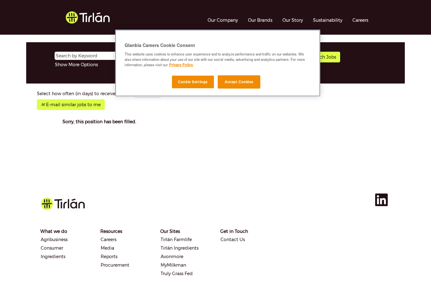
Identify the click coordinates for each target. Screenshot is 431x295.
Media (107, 248)
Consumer (52, 248)
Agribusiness (54, 239)
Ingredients (53, 256)
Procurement (115, 265)
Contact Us (233, 239)
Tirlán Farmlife (176, 239)
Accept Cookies (239, 81)
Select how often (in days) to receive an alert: (85, 93)
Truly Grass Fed (177, 273)
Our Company (223, 20)
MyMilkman (173, 265)
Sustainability (327, 20)
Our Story (292, 20)
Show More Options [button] (76, 64)
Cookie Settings (193, 81)
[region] (217, 63)
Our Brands (260, 20)
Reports (109, 256)
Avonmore (172, 256)
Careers (360, 20)
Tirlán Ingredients (179, 248)
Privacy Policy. (181, 64)
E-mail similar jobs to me (73, 104)
